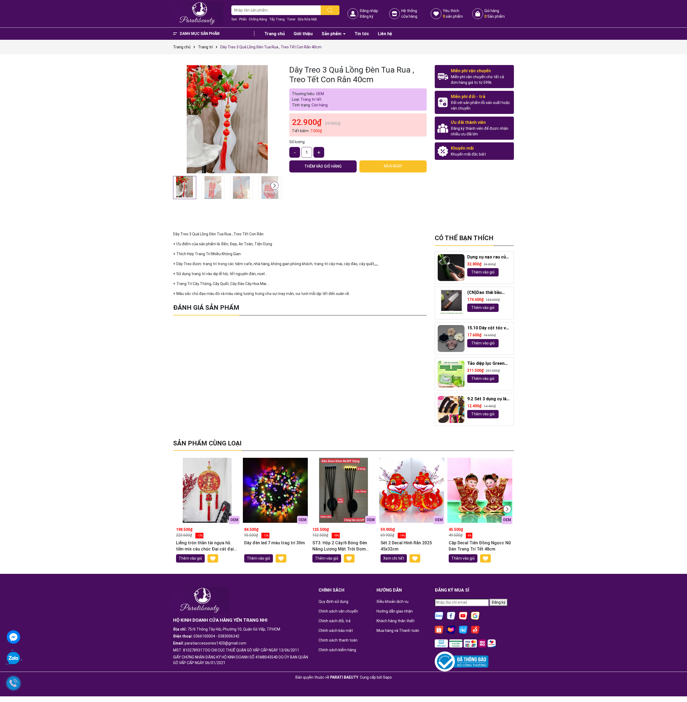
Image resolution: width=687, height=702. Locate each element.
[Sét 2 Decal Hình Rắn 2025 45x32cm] (411, 490)
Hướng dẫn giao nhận (395, 611)
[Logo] (198, 13)
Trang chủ (274, 33)
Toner (291, 19)
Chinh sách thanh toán (338, 640)
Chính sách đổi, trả (334, 621)
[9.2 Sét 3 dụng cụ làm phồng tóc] (451, 409)
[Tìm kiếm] (330, 10)
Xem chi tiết (393, 558)
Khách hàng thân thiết (396, 621)
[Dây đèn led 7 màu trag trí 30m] (275, 490)
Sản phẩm (331, 33)
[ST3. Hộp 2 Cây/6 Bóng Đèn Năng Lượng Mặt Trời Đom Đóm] (343, 490)
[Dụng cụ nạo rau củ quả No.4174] (451, 267)
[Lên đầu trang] (676, 683)
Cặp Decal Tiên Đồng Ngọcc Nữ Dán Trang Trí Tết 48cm (480, 545)
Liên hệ (385, 33)
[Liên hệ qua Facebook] (13, 636)
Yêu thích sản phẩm (453, 14)
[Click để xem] (227, 119)
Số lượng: (297, 142)
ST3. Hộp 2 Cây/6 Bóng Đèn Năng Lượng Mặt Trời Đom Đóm (339, 546)
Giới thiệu (303, 33)
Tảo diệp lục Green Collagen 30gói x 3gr (488, 363)
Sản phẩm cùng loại (207, 443)
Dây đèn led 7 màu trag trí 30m (274, 542)
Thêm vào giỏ (483, 272)
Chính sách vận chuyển (338, 611)
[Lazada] (451, 629)
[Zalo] (439, 615)
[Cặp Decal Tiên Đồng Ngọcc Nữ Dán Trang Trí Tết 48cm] (479, 490)
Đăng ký (366, 16)
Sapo (387, 677)
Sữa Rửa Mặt (307, 19)
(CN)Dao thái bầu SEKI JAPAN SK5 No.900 (484, 293)
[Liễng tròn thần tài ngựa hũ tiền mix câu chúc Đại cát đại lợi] (207, 490)
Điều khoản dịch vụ (392, 601)
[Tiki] (463, 629)
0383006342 (228, 636)
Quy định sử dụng (333, 601)
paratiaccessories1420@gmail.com (215, 643)
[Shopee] (439, 629)
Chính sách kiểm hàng (337, 650)
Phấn (243, 19)
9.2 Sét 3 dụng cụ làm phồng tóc (488, 399)
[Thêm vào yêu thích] (212, 558)
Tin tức (362, 33)
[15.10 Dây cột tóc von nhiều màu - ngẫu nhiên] (451, 338)
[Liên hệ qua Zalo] (13, 658)
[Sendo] (475, 629)
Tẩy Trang (277, 19)
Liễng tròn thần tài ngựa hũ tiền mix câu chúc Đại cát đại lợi (205, 546)
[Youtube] (463, 615)
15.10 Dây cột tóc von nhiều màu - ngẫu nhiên (489, 328)
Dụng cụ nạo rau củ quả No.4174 (486, 257)
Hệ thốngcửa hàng (409, 14)
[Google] (475, 615)
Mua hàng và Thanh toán (398, 630)
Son (234, 19)
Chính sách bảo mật (336, 630)
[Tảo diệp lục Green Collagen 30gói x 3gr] (451, 374)
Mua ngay (393, 166)
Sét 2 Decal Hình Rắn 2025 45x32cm (406, 545)
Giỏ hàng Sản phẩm (494, 14)
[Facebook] (451, 615)
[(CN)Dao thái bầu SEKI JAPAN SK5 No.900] (451, 303)
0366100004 (204, 636)
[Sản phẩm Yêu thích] (436, 13)
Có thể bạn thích (464, 238)
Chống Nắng (258, 19)
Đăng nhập (369, 11)
